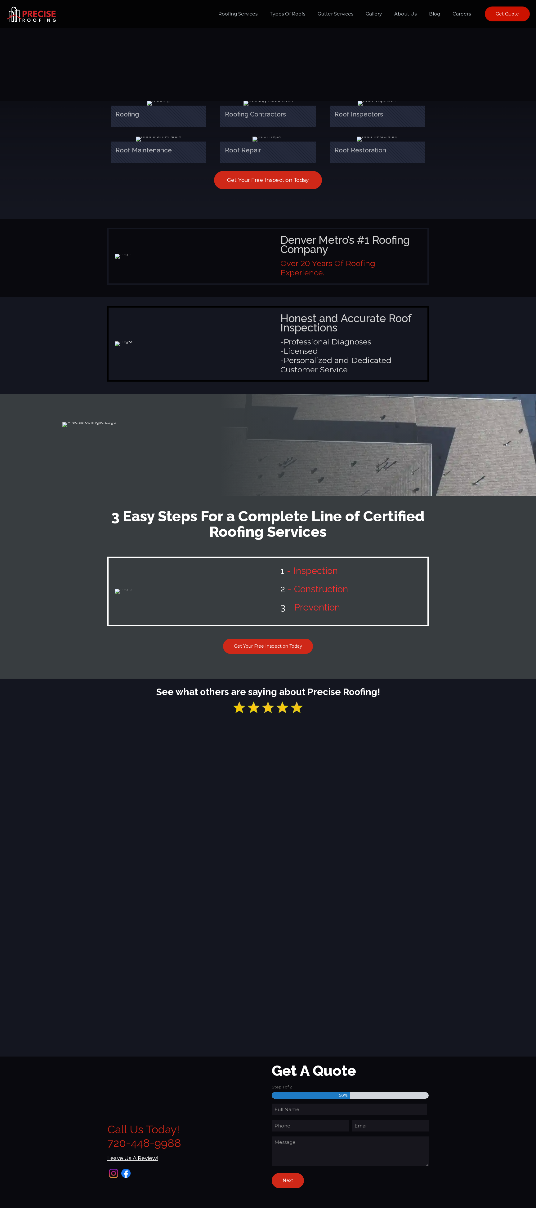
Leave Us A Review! (132, 1158)
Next (288, 1180)
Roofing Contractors (255, 114)
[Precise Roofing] (31, 14)
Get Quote (507, 14)
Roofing (127, 114)
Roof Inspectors (358, 114)
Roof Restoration (360, 150)
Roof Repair (243, 150)
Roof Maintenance (143, 150)
